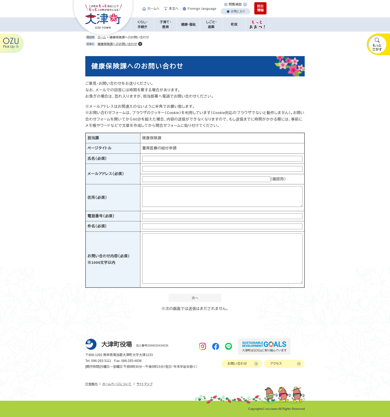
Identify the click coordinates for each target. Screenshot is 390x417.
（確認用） (278, 179)
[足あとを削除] (140, 44)
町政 (234, 24)
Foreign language (202, 8)
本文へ (174, 8)
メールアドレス (106, 174)
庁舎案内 (91, 384)
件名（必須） (97, 226)
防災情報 (260, 8)
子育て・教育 (165, 24)
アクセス (276, 363)
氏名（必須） (97, 158)
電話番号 (101, 216)
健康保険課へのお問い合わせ (117, 44)
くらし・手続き (142, 24)
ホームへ (153, 8)
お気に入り (238, 11)
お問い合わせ (237, 363)
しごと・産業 (211, 24)
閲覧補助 (235, 4)
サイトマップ (144, 384)
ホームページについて (117, 384)
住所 (97, 197)
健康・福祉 (188, 24)
